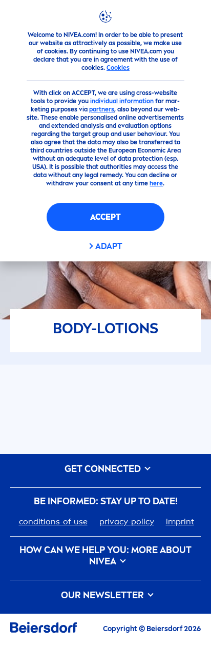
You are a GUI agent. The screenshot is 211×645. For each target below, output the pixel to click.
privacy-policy (126, 521)
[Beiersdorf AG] (43, 629)
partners (101, 109)
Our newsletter (103, 595)
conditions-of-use (53, 521)
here (156, 183)
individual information (122, 101)
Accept (105, 217)
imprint (180, 521)
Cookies (118, 67)
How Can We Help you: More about (105, 556)
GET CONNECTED (104, 469)
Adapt (108, 246)
